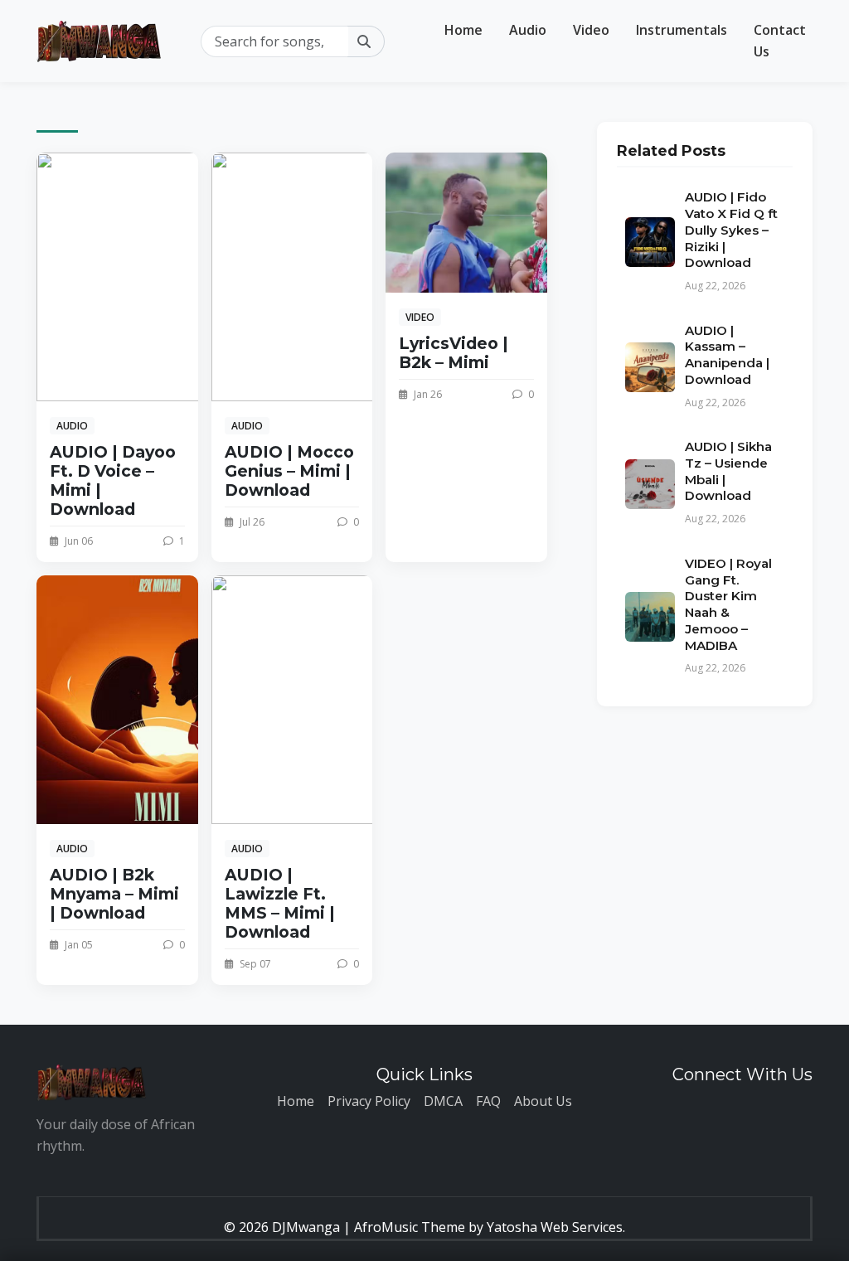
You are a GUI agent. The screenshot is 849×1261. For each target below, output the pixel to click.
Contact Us (780, 41)
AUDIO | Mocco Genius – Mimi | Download (289, 471)
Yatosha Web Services (555, 1227)
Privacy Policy (368, 1101)
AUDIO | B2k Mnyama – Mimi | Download (114, 894)
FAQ (488, 1101)
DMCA (443, 1101)
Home (463, 30)
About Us (543, 1101)
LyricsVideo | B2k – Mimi (453, 352)
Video (591, 30)
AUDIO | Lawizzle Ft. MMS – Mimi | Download (280, 903)
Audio (527, 30)
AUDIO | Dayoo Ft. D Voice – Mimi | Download (113, 480)
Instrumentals (681, 30)
